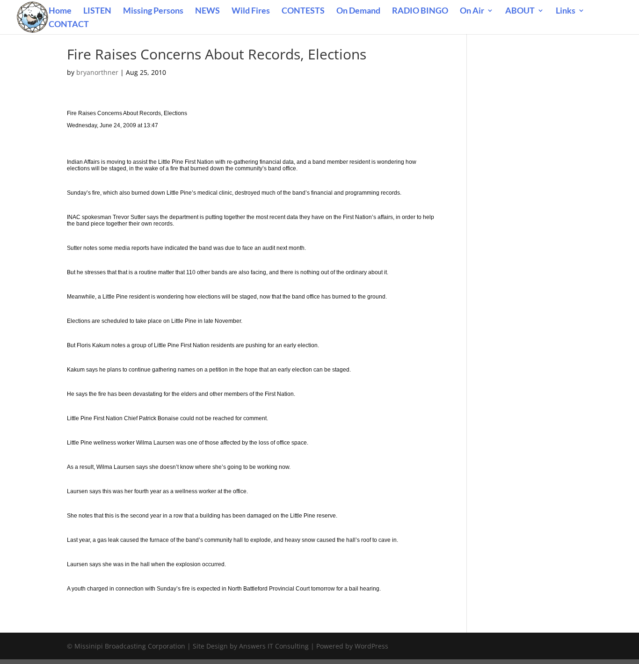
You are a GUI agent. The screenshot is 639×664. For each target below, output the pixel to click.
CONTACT (69, 25)
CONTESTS (303, 11)
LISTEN (97, 11)
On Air (472, 11)
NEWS (207, 11)
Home (60, 11)
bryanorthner (97, 72)
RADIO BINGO (420, 11)
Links (565, 11)
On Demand (358, 11)
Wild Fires (251, 11)
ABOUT (520, 11)
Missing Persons (153, 11)
